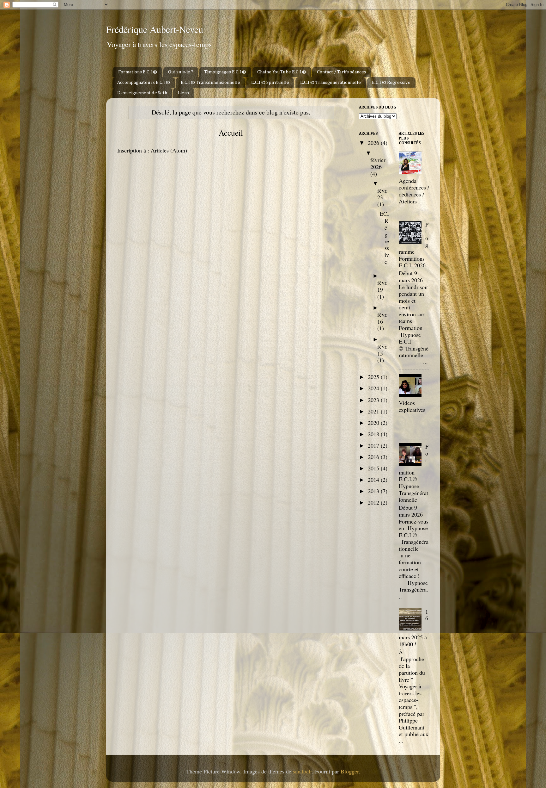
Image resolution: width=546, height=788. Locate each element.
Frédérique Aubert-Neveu (154, 29)
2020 (374, 422)
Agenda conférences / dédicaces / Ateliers (414, 191)
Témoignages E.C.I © (225, 72)
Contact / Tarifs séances (341, 72)
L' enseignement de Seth (142, 92)
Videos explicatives (412, 406)
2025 (374, 377)
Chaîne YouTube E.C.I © (281, 72)
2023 (374, 400)
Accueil (231, 132)
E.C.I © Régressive (391, 82)
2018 (374, 434)
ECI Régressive (384, 237)
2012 (374, 502)
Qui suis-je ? (180, 72)
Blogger (350, 771)
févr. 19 (382, 286)
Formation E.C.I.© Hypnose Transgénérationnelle (413, 473)
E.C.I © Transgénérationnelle (330, 82)
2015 (374, 468)
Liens (183, 92)
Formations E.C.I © (137, 72)
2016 (374, 457)
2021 (374, 411)
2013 (374, 491)
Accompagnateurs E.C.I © (143, 82)
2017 (374, 445)
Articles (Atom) (169, 150)
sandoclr (302, 771)
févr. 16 (382, 318)
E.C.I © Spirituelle (270, 82)
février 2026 (377, 163)
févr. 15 (382, 350)
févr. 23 (382, 194)
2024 (374, 388)
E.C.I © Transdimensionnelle (210, 82)
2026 (374, 142)
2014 (374, 479)
